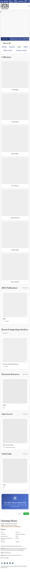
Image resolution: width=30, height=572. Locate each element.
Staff (17, 536)
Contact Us (3, 534)
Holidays (17, 541)
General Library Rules (20, 534)
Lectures (3, 541)
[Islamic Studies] (15, 140)
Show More (25, 287)
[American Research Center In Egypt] (5, 6)
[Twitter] (10, 563)
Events (17, 538)
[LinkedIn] (13, 563)
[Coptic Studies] (15, 108)
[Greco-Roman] (15, 172)
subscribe (26, 513)
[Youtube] (5, 563)
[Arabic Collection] (15, 268)
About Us (18, 532)
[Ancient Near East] (15, 204)
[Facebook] (7, 563)
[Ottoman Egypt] (15, 236)
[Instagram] (2, 563)
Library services (4, 536)
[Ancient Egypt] (15, 76)
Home (2, 532)
